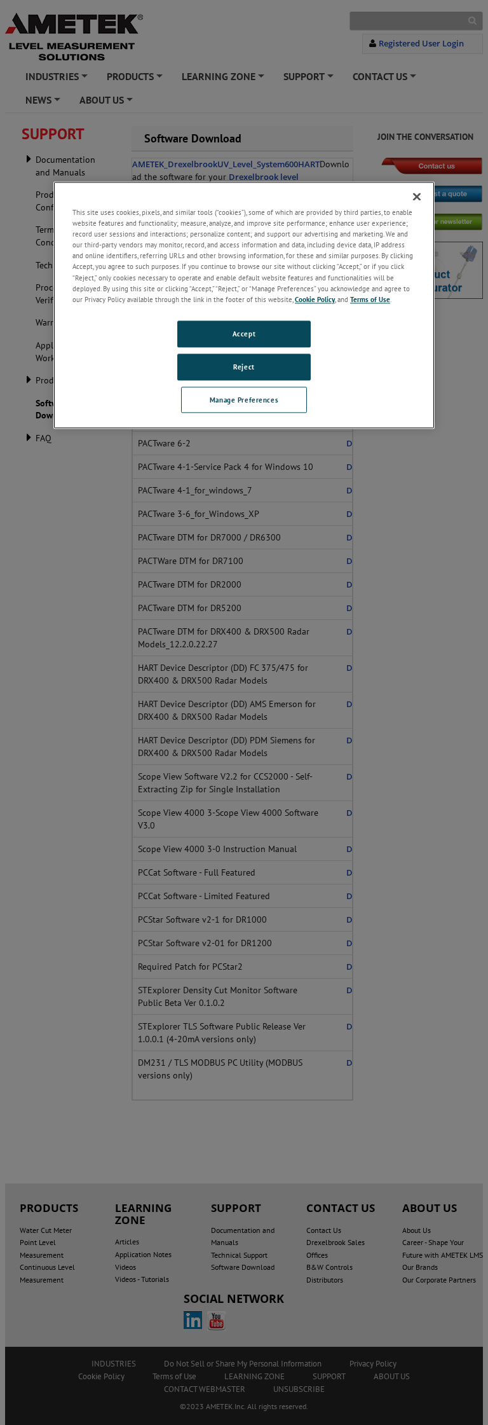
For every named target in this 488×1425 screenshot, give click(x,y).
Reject (243, 366)
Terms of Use (370, 299)
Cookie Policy (315, 299)
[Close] (417, 197)
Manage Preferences (244, 399)
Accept (244, 333)
